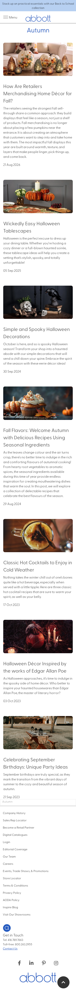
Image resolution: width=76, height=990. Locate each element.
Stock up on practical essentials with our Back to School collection (38, 6)
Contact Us (10, 948)
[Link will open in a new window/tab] (19, 963)
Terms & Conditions (15, 885)
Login (6, 842)
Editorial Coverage (15, 849)
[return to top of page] (63, 982)
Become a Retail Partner (18, 827)
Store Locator (12, 878)
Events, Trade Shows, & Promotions (25, 871)
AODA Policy (11, 900)
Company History (14, 813)
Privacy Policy (12, 893)
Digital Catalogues (15, 835)
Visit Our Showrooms (16, 914)
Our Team (9, 856)
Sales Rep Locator (15, 820)
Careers (8, 864)
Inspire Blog (10, 907)
